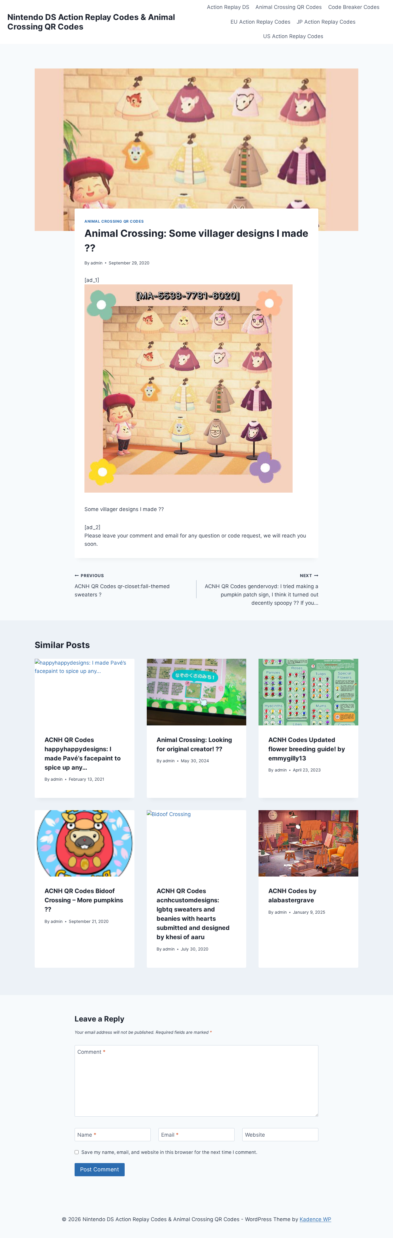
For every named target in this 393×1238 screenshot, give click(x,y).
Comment (91, 1052)
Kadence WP (315, 1219)
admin (97, 262)
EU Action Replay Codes (260, 22)
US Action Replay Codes (293, 36)
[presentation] (84, 692)
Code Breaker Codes (353, 7)
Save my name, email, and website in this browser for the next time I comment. (169, 1152)
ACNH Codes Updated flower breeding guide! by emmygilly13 (306, 749)
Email (170, 1135)
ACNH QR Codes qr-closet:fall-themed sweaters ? (122, 585)
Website (255, 1135)
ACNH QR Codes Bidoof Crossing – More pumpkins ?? (84, 900)
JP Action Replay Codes (326, 22)
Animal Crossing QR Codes (288, 7)
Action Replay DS (228, 7)
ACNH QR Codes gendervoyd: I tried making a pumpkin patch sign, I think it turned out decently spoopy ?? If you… (261, 589)
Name (86, 1135)
